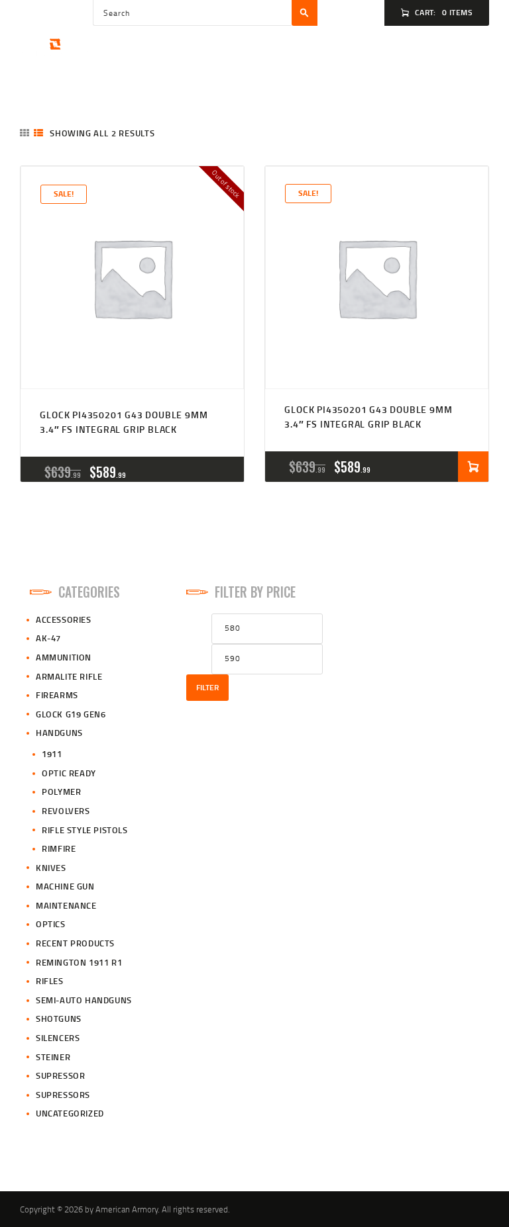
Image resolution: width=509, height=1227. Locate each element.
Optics (51, 924)
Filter (207, 687)
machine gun (65, 886)
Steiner (53, 1057)
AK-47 (48, 638)
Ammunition (63, 657)
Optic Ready (69, 773)
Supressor (60, 1075)
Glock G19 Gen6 (70, 714)
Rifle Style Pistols (84, 830)
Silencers (58, 1038)
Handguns (59, 733)
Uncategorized (70, 1113)
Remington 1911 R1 (79, 962)
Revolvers (65, 811)
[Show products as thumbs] (24, 132)
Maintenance (66, 905)
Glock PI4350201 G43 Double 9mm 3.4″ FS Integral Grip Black (123, 421)
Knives (51, 868)
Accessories (63, 619)
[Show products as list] (38, 132)
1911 (52, 754)
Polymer (61, 791)
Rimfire (59, 848)
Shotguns (59, 1018)
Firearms (57, 695)
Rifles (50, 981)
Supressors (63, 1095)
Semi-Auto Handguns (84, 1000)
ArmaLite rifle (69, 676)
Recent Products (75, 943)
